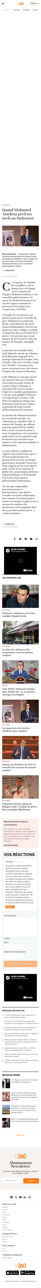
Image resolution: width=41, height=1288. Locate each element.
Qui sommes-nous (7, 1237)
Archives (4, 1242)
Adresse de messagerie (15, 952)
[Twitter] (16, 1197)
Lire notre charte (11, 845)
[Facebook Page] (11, 1197)
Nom (6, 942)
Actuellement (6, 10)
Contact (4, 1251)
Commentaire (10, 915)
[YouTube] (20, 1197)
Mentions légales (7, 1258)
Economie (26, 10)
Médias (4, 1220)
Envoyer (31, 1181)
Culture (4, 1217)
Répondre (10, 907)
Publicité (4, 1239)
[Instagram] (29, 1197)
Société (35, 10)
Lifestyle (4, 1227)
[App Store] (12, 1273)
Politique (17, 10)
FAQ (3, 1248)
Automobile (5, 1222)
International (6, 1215)
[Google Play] (27, 1273)
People (4, 1225)
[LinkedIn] (25, 1197)
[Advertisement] (20, 107)
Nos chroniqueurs (7, 1230)
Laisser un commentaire (20, 964)
